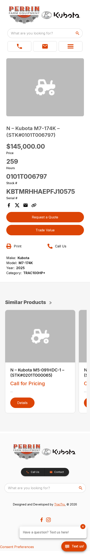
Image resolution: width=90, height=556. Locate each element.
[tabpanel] (45, 88)
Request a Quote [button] (45, 217)
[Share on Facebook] (8, 205)
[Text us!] (74, 547)
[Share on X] (17, 205)
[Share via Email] (25, 205)
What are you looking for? (32, 33)
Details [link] (22, 403)
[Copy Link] (33, 205)
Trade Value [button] (45, 230)
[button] (19, 46)
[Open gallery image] (45, 87)
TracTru (59, 504)
